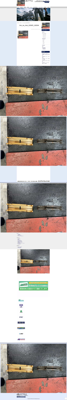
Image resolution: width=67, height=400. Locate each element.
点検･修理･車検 (35, 7)
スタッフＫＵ (44, 34)
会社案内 (45, 7)
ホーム (18, 7)
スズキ (43, 42)
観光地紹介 (43, 45)
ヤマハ (43, 43)
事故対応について (20, 242)
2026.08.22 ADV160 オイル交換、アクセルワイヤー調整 (45, 55)
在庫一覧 (21, 7)
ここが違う (19, 240)
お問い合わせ (19, 235)
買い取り (25, 7)
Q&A (42, 46)
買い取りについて (20, 241)
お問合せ (48, 7)
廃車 (28, 7)
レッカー (31, 7)
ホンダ (43, 39)
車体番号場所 (44, 38)
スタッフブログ (41, 7)
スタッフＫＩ (44, 35)
